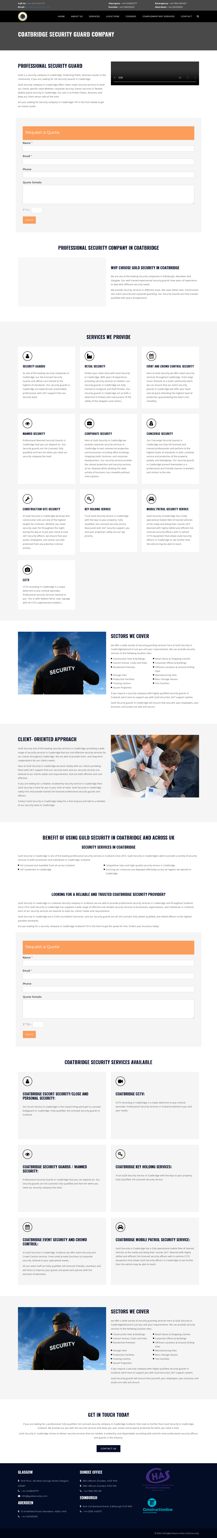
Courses (131, 16)
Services (94, 16)
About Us (77, 16)
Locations (112, 16)
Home (61, 16)
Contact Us (108, 1448)
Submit (29, 220)
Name (28, 143)
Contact (186, 16)
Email (27, 156)
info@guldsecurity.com (38, 7)
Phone (27, 169)
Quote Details (32, 182)
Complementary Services (158, 16)
